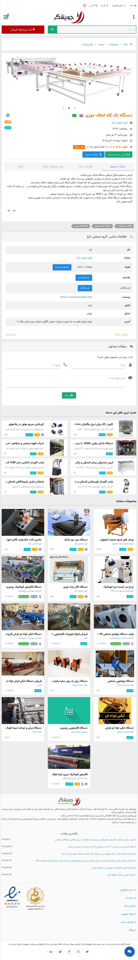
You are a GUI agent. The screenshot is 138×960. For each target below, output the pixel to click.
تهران (75, 434)
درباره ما (130, 898)
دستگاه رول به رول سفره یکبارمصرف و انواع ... (62, 681)
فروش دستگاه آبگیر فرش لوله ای (23, 681)
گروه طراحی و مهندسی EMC (122, 591)
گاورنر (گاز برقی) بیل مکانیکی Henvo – (92, 424)
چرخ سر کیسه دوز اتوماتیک (119, 587)
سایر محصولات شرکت (52, 167)
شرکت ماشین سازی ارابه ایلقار (75, 778)
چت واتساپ (84, 277)
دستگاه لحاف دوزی (103, 226)
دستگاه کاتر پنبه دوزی (75, 587)
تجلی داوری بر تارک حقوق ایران (120, 875)
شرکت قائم (37, 732)
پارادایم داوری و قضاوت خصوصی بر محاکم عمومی (112, 868)
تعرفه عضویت (127, 914)
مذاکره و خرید (92, 154)
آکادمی (92, 6)
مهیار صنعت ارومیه (80, 685)
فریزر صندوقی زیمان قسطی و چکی (94, 462)
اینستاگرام (85, 288)
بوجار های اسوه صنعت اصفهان (117, 539)
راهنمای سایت (127, 922)
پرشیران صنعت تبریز (79, 732)
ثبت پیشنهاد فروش (21, 29)
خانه (131, 6)
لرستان (6, 737)
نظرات (20, 167)
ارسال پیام (11, 334)
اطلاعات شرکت (85, 167)
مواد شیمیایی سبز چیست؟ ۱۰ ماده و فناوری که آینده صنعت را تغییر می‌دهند (101, 847)
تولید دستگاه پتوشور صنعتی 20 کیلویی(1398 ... (107, 634)
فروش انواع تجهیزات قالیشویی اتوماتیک (66, 634)
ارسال (69, 395)
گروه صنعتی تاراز (84, 258)
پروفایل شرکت (121, 335)
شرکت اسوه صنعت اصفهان (123, 543)
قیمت (102, 6)
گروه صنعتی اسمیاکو (125, 685)
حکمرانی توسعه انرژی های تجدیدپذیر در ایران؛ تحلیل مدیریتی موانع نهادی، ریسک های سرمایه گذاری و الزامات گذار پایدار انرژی (84, 861)
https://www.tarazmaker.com (76, 297)
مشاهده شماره (62, 267)
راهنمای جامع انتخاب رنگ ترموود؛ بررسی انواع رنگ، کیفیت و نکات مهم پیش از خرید (97, 854)
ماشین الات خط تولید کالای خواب (23, 539)
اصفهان (98, 549)
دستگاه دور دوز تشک (76, 539)
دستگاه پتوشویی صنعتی (121, 681)
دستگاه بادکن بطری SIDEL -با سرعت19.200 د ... (86, 443)
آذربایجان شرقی (8, 596)
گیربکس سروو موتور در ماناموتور (26, 424)
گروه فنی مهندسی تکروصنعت (30, 591)
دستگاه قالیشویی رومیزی (74, 728)
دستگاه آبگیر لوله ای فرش (119, 728)
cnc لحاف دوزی (81, 226)
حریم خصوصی (127, 890)
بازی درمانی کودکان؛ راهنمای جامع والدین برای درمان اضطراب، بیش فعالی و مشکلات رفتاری (94, 840)
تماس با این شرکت (117, 154)
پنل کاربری (117, 5)
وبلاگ (131, 930)
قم (5, 453)
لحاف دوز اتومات (125, 226)
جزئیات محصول (117, 167)
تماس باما (129, 906)
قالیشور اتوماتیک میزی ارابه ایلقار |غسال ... (64, 774)
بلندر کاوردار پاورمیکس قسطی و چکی (92, 481)
